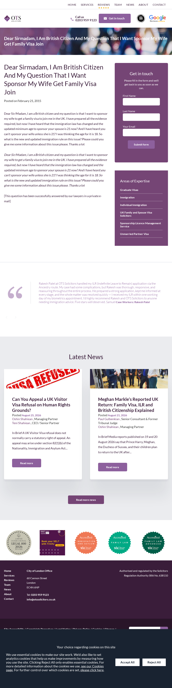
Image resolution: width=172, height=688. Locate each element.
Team (118, 4)
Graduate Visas (129, 189)
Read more (26, 463)
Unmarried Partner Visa (134, 233)
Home (72, 4)
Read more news (86, 499)
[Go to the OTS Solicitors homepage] (12, 18)
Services (87, 4)
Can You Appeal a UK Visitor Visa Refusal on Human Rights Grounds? (41, 405)
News (130, 4)
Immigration (127, 197)
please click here (92, 670)
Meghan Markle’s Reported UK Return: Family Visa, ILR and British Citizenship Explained (128, 405)
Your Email (129, 126)
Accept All (127, 662)
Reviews (104, 4)
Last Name (129, 111)
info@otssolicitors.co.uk (41, 599)
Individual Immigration (133, 204)
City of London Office (39, 570)
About (143, 4)
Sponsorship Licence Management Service (140, 225)
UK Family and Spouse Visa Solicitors (136, 214)
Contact (159, 4)
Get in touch (117, 18)
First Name (129, 95)
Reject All (154, 662)
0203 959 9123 (40, 594)
